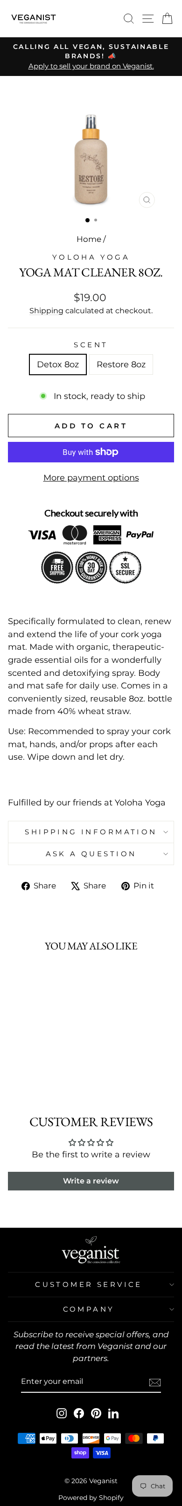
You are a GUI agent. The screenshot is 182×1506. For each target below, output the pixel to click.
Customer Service (88, 1284)
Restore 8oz (121, 364)
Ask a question (91, 854)
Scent (91, 345)
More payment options (91, 477)
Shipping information (91, 832)
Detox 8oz (58, 364)
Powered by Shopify (91, 1497)
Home (89, 239)
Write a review (91, 1180)
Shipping (46, 310)
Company (89, 1309)
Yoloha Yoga (91, 257)
